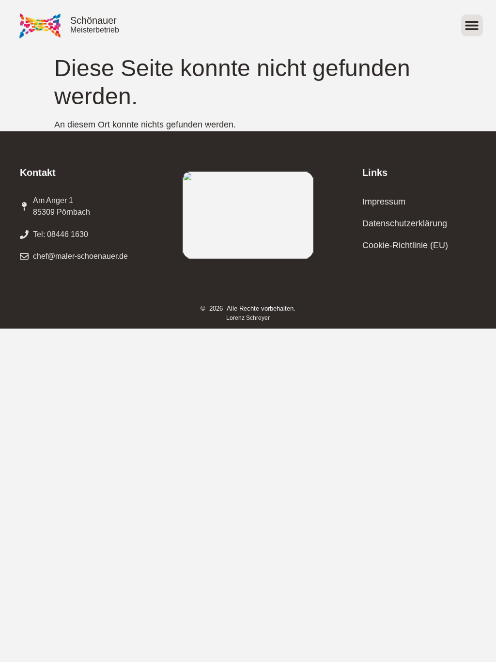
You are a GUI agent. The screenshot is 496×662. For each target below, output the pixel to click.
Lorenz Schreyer (248, 318)
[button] (472, 25)
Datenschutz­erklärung (404, 223)
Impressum (383, 201)
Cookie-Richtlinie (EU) (405, 245)
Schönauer (93, 20)
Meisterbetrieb (94, 30)
